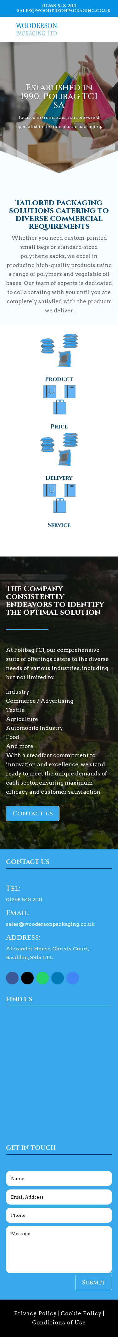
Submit (93, 1282)
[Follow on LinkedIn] (57, 978)
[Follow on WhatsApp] (42, 978)
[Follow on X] (27, 978)
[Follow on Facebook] (12, 978)
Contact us (33, 813)
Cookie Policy (81, 1313)
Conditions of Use (59, 1322)
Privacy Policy (35, 1313)
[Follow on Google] (72, 978)
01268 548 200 (59, 6)
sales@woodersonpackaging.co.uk (50, 924)
